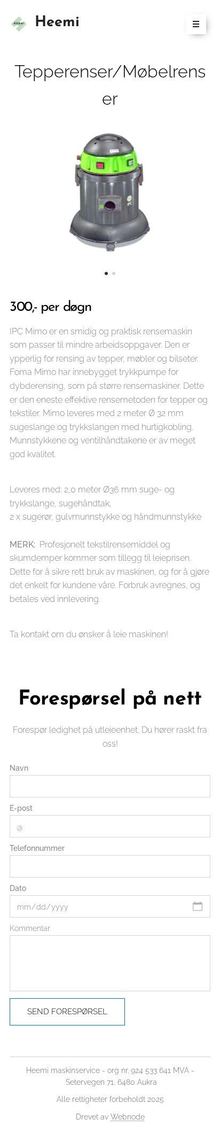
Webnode (128, 1117)
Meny (196, 24)
